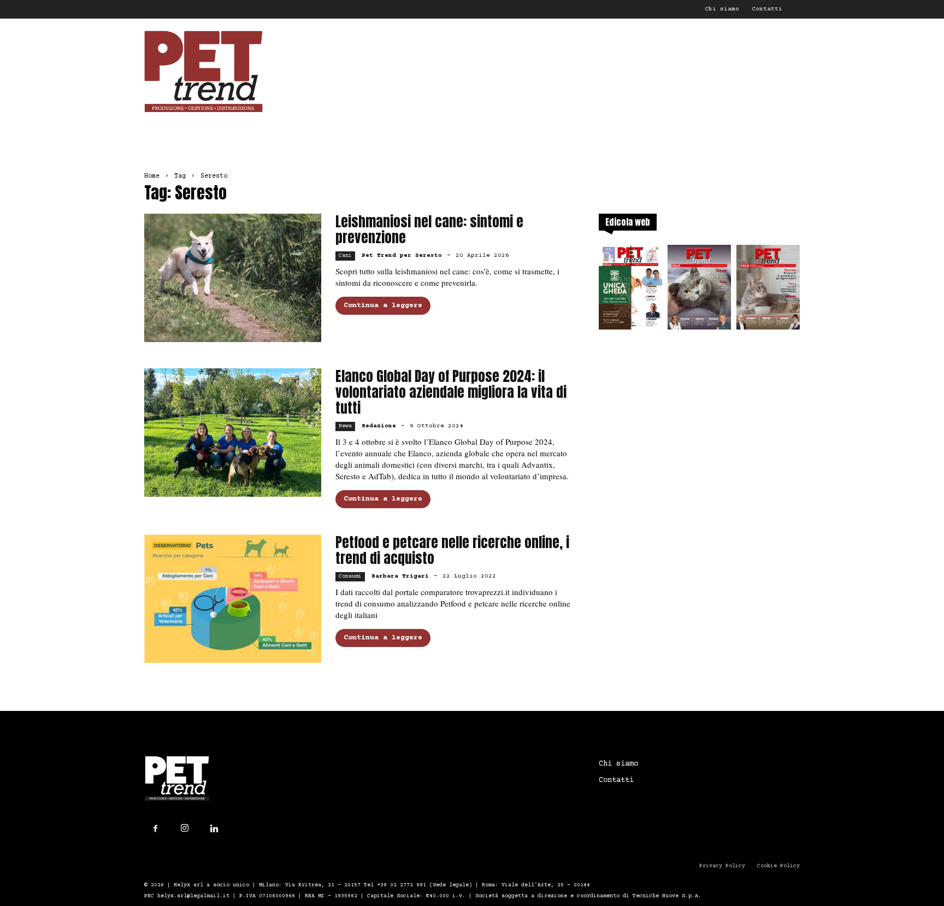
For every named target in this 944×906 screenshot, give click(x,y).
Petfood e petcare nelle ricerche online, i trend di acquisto (452, 550)
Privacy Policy (722, 866)
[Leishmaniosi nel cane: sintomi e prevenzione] (232, 278)
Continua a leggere (383, 305)
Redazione (379, 426)
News (345, 426)
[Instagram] (185, 828)
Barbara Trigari (400, 576)
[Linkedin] (214, 829)
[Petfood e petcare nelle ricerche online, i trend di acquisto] (232, 598)
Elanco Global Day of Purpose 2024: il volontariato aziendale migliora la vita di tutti (451, 392)
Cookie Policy (778, 866)
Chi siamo (722, 9)
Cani (345, 255)
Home (152, 176)
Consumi (350, 576)
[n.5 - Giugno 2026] (768, 290)
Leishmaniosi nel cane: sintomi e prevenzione (429, 229)
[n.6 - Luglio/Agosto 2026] (699, 290)
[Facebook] (155, 829)
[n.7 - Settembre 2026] (630, 290)
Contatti (767, 9)
